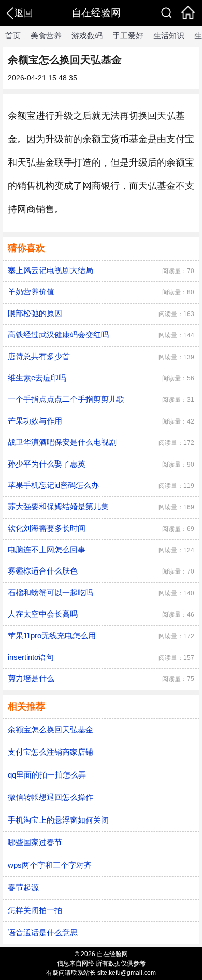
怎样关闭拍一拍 (35, 910)
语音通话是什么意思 (43, 932)
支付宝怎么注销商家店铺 (50, 751)
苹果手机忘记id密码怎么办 (53, 485)
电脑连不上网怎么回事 (46, 549)
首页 (13, 35)
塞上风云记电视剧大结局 (50, 270)
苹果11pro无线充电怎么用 (52, 635)
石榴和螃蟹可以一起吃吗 (50, 592)
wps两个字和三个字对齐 (50, 865)
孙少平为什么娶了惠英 (46, 463)
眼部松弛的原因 (35, 313)
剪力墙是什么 (31, 678)
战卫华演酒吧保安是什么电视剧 (62, 442)
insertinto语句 (31, 656)
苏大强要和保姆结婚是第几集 (58, 506)
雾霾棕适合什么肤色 (43, 570)
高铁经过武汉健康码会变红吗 (58, 334)
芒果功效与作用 (35, 420)
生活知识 (168, 35)
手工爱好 (127, 35)
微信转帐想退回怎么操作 (50, 797)
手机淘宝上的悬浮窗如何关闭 (58, 819)
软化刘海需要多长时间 (46, 528)
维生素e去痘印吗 (37, 377)
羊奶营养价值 (31, 291)
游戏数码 (87, 35)
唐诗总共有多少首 (39, 356)
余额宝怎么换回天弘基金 (50, 729)
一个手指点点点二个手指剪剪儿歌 (66, 398)
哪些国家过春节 (35, 842)
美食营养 (46, 35)
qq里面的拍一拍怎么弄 (47, 774)
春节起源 (23, 887)
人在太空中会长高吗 (43, 613)
